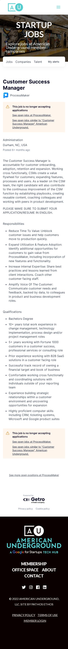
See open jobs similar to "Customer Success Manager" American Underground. (33, 124)
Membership (34, 563)
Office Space (25, 569)
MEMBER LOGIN (35, 620)
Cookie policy (43, 508)
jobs (9, 62)
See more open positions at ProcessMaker (34, 475)
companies (23, 62)
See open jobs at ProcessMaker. (31, 115)
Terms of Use (48, 615)
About (49, 569)
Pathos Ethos (42, 604)
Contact (34, 575)
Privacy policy (25, 508)
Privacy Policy (23, 615)
